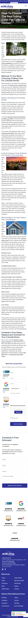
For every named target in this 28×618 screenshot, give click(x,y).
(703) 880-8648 (10, 561)
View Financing (14, 3)
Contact (16, 589)
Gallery (16, 586)
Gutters (16, 600)
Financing (4, 583)
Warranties (17, 583)
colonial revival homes (7, 133)
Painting (16, 603)
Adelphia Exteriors (6, 558)
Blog (3, 586)
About (3, 578)
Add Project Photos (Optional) (17, 405)
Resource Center (19, 580)
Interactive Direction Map (6, 566)
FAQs (3, 580)
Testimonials (5, 589)
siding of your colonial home (18, 85)
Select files (18, 412)
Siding (3, 43)
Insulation (4, 603)
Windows (4, 600)
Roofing (4, 597)
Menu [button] (24, 5)
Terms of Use (15, 616)
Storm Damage (18, 606)
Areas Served (18, 578)
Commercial (5, 606)
